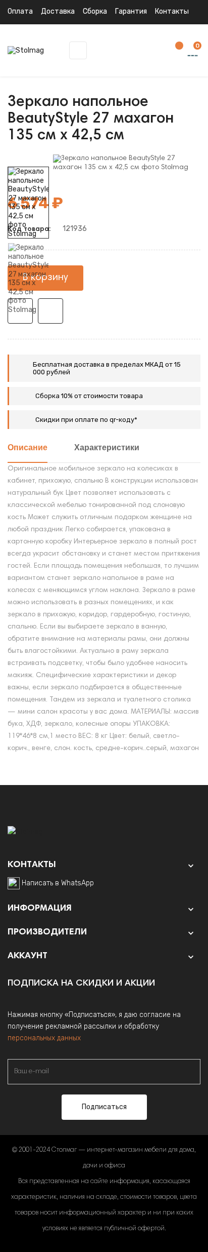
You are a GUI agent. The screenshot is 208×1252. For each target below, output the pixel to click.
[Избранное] (174, 51)
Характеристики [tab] (106, 448)
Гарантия (131, 11)
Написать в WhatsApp (58, 883)
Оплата (20, 11)
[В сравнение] (50, 311)
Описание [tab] (27, 448)
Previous (28, 322)
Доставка (58, 11)
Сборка (95, 11)
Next (28, 159)
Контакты (172, 11)
